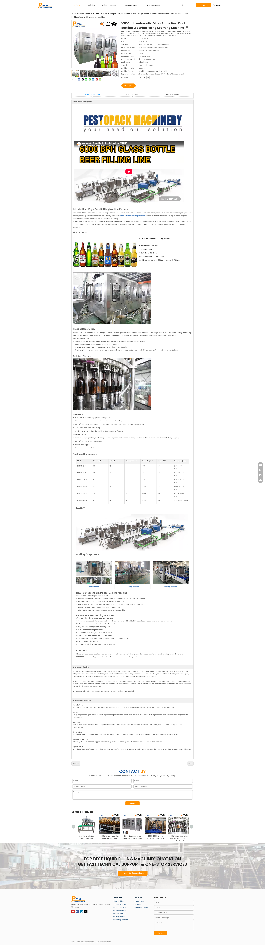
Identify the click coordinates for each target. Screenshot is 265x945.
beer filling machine (119, 674)
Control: (124, 65)
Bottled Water (139, 901)
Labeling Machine (119, 907)
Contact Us (203, 5)
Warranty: (124, 44)
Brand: (123, 41)
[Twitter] (85, 911)
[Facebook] (77, 911)
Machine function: (127, 71)
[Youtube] (73, 911)
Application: (125, 50)
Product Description (92, 94)
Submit (132, 803)
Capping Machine (119, 904)
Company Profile (132, 94)
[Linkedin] (81, 911)
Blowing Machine (119, 917)
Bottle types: (125, 62)
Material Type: (126, 53)
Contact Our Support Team (132, 873)
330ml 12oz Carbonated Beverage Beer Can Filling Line (132, 838)
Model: (123, 38)
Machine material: (127, 68)
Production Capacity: (129, 59)
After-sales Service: (128, 47)
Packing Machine (119, 910)
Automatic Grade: (127, 56)
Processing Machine (120, 920)
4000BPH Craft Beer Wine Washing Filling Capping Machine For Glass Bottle (178, 838)
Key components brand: (130, 74)
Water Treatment (120, 913)
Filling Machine (118, 901)
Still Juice (137, 904)
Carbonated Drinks (141, 907)
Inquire (129, 85)
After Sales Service (172, 94)
